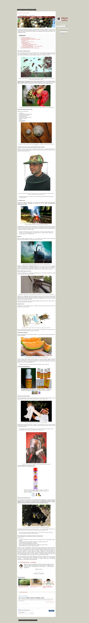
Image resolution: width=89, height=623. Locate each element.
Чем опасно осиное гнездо (25, 37)
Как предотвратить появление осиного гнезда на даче (29, 47)
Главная (19, 9)
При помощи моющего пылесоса (27, 41)
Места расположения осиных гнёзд (28, 38)
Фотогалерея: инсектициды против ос (29, 44)
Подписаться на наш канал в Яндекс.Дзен (64, 19)
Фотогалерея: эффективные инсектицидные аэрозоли (32, 46)
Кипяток (23, 40)
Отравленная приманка (26, 43)
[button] (22, 379)
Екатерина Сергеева (25, 562)
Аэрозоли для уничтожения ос (27, 45)
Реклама (34, 9)
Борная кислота (24, 42)
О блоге (23, 9)
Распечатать (33, 562)
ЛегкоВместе (56, 621)
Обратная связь (29, 9)
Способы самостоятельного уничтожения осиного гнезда (30, 39)
